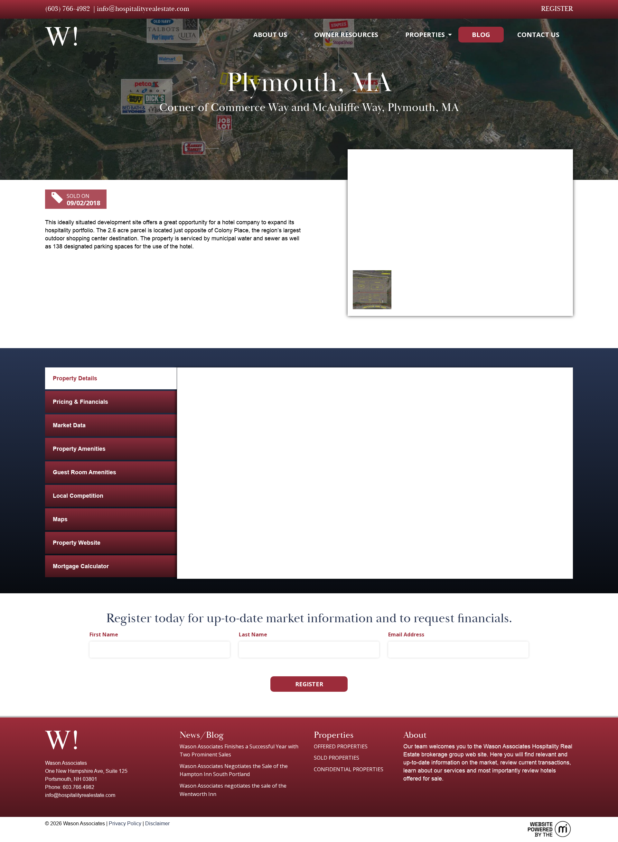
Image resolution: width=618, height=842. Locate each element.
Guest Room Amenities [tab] (84, 472)
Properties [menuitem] (425, 34)
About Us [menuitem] (270, 34)
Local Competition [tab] (78, 496)
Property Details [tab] (75, 378)
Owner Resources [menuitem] (346, 34)
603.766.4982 (78, 787)
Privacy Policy (125, 823)
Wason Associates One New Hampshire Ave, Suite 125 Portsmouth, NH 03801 (86, 771)
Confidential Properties (348, 769)
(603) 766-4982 (67, 8)
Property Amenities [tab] (79, 449)
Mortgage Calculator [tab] (81, 566)
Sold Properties (336, 757)
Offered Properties (341, 746)
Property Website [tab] (76, 543)
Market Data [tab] (69, 425)
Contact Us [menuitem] (538, 34)
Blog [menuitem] (481, 34)
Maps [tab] (60, 519)
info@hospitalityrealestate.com (143, 8)
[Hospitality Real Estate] (61, 36)
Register (557, 8)
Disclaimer (157, 823)
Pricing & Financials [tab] (80, 402)
